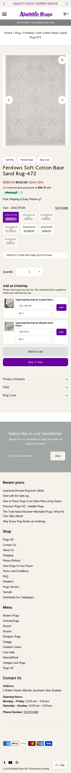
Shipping (8, 555)
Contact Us (9, 544)
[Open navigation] (8, 14)
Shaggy (7, 641)
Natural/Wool (10, 657)
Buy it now (35, 362)
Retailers (8, 581)
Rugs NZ (8, 539)
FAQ (5, 576)
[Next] (67, 3)
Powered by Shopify (39, 768)
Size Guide (61, 207)
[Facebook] (4, 763)
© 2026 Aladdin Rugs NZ (15, 768)
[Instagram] (16, 763)
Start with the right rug (16, 495)
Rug (18, 32)
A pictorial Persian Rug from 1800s (23, 490)
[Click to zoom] (62, 60)
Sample (7, 591)
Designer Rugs (12, 636)
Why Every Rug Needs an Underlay (24, 521)
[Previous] (4, 3)
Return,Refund (11, 560)
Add (61, 307)
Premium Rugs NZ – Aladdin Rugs (23, 506)
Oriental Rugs (11, 620)
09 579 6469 (31, 712)
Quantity (8, 271)
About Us (8, 550)
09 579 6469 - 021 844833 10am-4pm (35, 22)
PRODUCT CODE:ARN (18, 255)
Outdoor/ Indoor (12, 646)
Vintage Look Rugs (14, 662)
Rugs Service (11, 586)
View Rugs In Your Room (18, 565)
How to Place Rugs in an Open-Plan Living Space (32, 501)
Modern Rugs (11, 615)
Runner (7, 631)
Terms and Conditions (16, 571)
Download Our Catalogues (18, 597)
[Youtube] (10, 763)
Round (7, 626)
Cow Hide (9, 652)
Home (8, 32)
